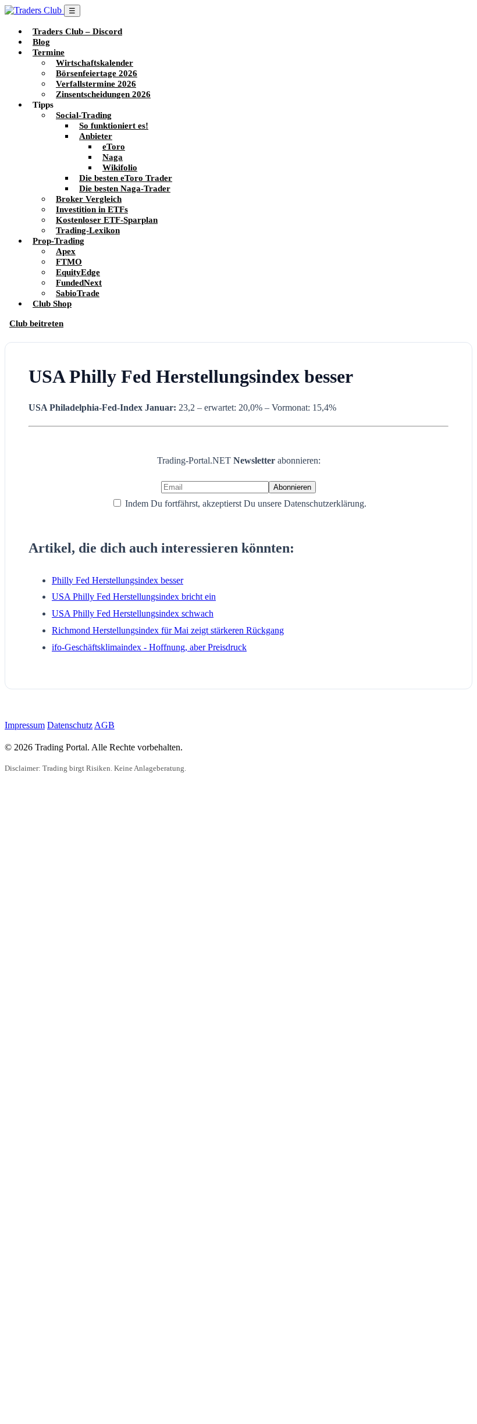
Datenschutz (69, 725)
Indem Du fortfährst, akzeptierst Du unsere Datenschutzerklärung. (244, 503)
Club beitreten (36, 323)
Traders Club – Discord (77, 31)
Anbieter (95, 136)
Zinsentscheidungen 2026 (103, 94)
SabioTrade (77, 293)
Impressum (25, 725)
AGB (104, 725)
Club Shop (52, 303)
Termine (49, 52)
